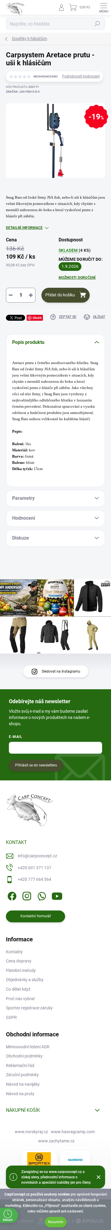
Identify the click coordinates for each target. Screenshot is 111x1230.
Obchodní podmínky (24, 1056)
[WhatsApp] (41, 895)
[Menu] (103, 7)
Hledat (97, 24)
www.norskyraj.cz (31, 1131)
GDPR (11, 1017)
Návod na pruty (20, 1093)
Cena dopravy (18, 961)
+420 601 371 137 (34, 867)
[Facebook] (11, 895)
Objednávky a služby (25, 979)
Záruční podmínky (22, 1074)
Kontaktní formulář (35, 916)
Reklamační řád (20, 1065)
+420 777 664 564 (34, 879)
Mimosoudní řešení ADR (27, 1046)
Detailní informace (24, 228)
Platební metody (21, 970)
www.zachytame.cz (56, 1141)
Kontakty (14, 951)
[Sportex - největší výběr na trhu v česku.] (39, 1159)
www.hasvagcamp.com (73, 1131)
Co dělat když (18, 989)
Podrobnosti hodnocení (81, 76)
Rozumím (55, 1222)
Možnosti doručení (77, 278)
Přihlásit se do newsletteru (36, 765)
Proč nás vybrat (20, 998)
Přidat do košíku (60, 295)
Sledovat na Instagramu (61, 671)
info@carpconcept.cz (37, 855)
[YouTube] (57, 895)
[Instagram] (26, 895)
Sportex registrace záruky (29, 1007)
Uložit (37, 317)
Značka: (23, 91)
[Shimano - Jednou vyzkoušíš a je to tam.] (75, 1160)
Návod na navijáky (23, 1084)
